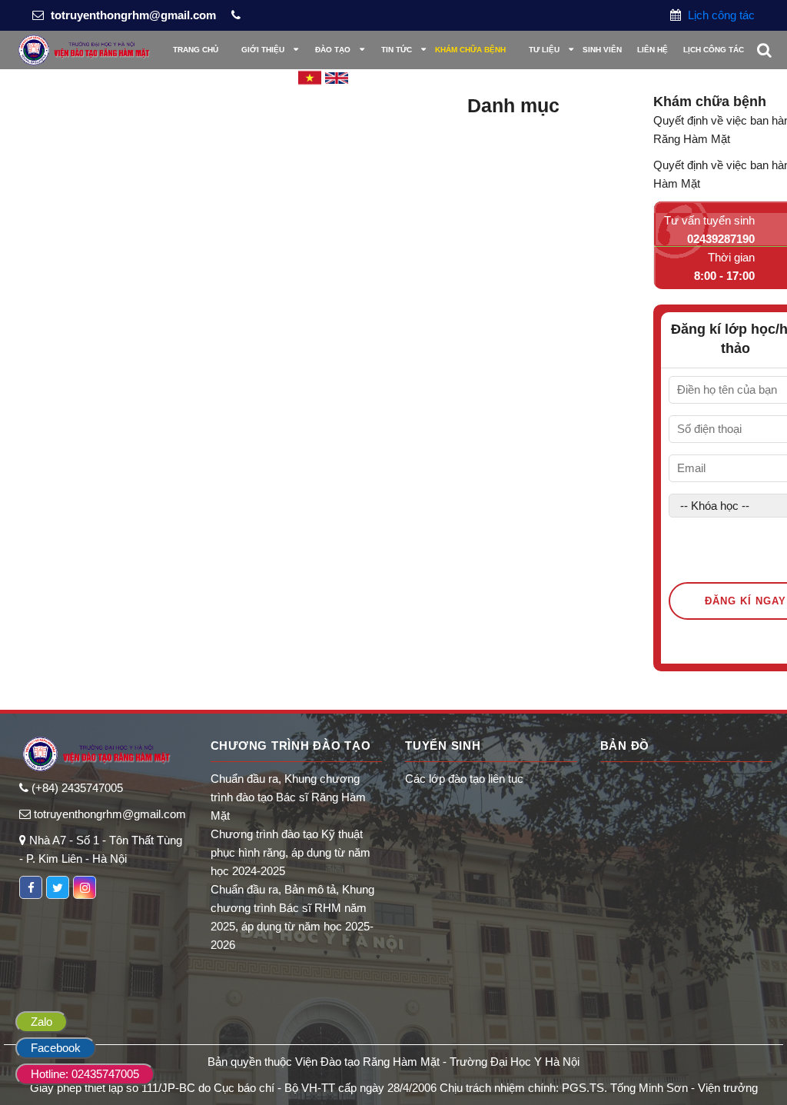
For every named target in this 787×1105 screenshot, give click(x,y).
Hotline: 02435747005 (85, 1073)
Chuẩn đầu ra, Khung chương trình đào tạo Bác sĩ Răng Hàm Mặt (288, 797)
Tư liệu (544, 49)
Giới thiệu (262, 49)
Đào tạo (332, 49)
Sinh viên (602, 49)
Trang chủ (195, 49)
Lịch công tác (720, 15)
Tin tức (396, 49)
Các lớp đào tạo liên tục (464, 778)
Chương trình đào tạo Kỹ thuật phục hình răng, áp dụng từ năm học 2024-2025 (290, 852)
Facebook (56, 1047)
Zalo (41, 1021)
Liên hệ (652, 49)
